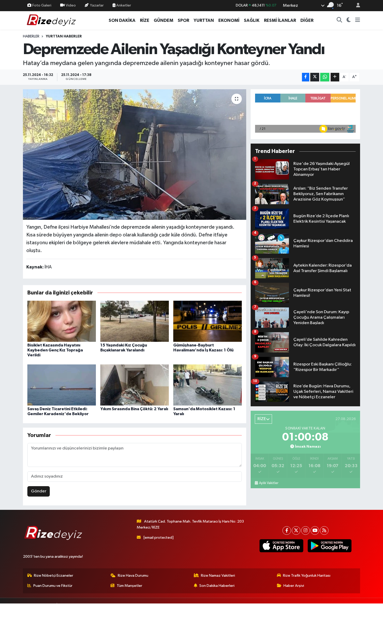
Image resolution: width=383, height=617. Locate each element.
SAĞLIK (252, 20)
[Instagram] (305, 530)
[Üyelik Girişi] (356, 5)
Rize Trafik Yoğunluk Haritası (306, 575)
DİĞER (306, 20)
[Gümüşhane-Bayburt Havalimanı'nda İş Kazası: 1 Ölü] (207, 321)
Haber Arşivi (293, 586)
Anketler (123, 5)
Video (71, 5)
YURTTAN (204, 20)
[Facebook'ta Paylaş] (305, 77)
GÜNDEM (163, 20)
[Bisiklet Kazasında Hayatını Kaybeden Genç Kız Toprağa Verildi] (61, 321)
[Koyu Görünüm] (348, 20)
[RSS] (324, 530)
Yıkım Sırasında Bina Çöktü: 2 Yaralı (134, 409)
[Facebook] (286, 530)
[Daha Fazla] (335, 77)
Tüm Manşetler (129, 586)
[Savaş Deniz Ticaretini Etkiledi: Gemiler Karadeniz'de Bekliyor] (61, 385)
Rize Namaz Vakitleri (218, 575)
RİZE (144, 20)
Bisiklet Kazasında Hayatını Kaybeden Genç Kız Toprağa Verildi (55, 350)
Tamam (355, 609)
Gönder (38, 491)
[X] (296, 530)
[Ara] (339, 20)
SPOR (183, 20)
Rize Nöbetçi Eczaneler (53, 575)
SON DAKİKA (122, 20)
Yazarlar (97, 5)
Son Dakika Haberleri (216, 586)
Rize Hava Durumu (133, 575)
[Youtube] (315, 530)
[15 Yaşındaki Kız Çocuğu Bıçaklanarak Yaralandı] (134, 321)
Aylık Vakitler (268, 483)
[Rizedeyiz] (52, 20)
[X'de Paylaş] (314, 77)
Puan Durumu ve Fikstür (52, 586)
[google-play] (329, 545)
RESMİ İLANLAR (280, 20)
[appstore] (281, 545)
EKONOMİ (228, 20)
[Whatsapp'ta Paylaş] (324, 77)
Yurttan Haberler (64, 36)
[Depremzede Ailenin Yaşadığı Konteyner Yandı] (134, 154)
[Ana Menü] (357, 20)
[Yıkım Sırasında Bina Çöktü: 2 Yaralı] (134, 385)
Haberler (31, 36)
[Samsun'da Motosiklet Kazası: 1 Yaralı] (207, 385)
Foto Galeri (41, 5)
